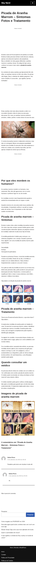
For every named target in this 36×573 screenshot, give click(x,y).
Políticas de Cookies (7, 560)
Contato (3, 554)
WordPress (23, 547)
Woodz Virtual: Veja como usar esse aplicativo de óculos (17, 529)
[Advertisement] (18, 41)
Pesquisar (4, 511)
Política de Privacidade (7, 557)
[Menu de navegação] (33, 2)
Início (2, 551)
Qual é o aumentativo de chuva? (10, 532)
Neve (11, 547)
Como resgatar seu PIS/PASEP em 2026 (13, 521)
